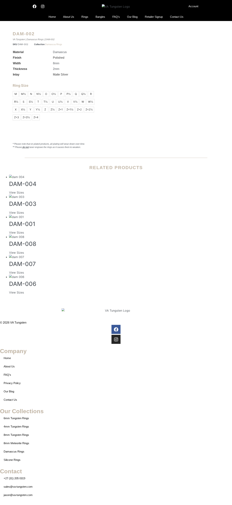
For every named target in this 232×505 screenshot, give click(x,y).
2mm (56, 68)
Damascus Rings (35, 39)
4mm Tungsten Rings (16, 426)
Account (193, 6)
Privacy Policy (12, 383)
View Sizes (16, 192)
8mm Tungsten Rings (16, 434)
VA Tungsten (19, 39)
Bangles (100, 16)
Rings (84, 16)
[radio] (16, 94)
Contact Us (176, 16)
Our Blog (132, 16)
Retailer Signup (154, 16)
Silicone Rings (12, 459)
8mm (56, 63)
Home (52, 16)
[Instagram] (43, 6)
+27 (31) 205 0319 (14, 478)
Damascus (60, 52)
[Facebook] (34, 6)
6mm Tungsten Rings (16, 418)
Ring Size (20, 85)
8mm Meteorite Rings (16, 443)
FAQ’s (116, 16)
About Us (68, 16)
